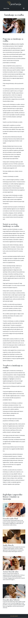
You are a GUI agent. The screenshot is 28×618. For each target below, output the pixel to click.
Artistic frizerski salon (10, 572)
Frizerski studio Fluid (10, 519)
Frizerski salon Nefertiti (11, 600)
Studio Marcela (8, 545)
